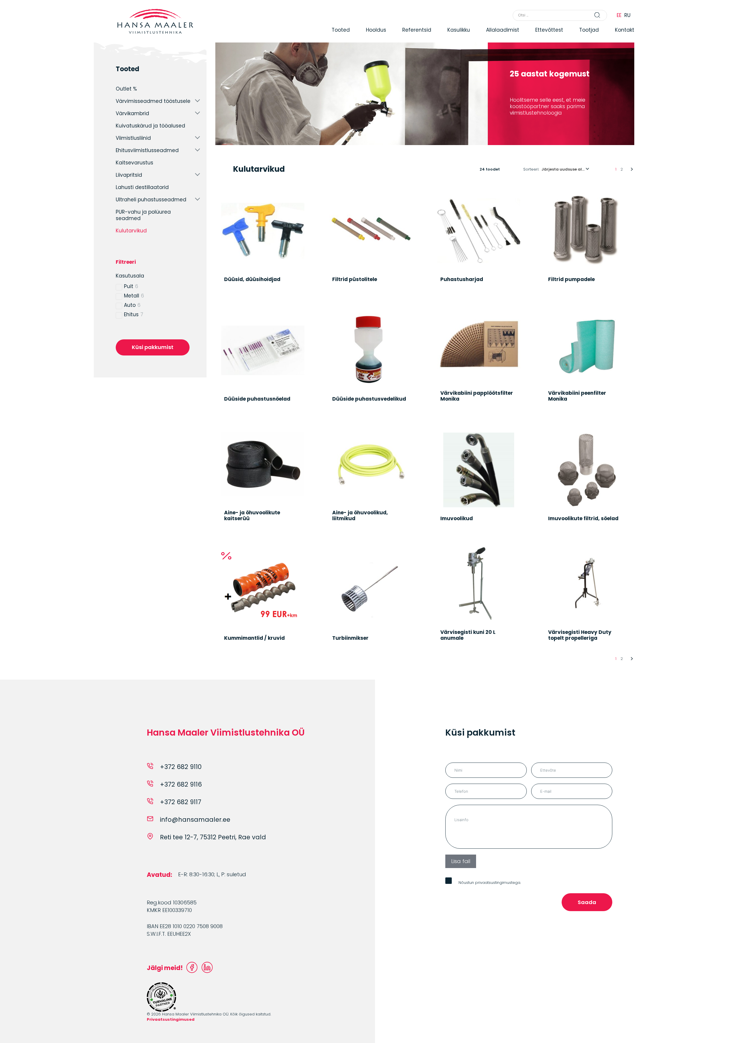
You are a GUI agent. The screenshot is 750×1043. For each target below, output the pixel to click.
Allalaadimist (502, 29)
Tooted (341, 29)
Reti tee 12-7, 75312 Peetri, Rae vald (213, 837)
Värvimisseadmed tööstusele (153, 101)
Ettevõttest (549, 29)
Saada (587, 902)
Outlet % (126, 89)
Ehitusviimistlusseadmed (147, 150)
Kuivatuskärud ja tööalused (150, 125)
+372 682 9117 (180, 802)
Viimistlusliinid (133, 138)
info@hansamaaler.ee (195, 819)
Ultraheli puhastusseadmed (151, 199)
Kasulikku (458, 29)
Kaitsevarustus (134, 162)
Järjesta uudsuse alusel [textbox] (565, 169)
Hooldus (376, 29)
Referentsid (416, 29)
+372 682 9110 (181, 767)
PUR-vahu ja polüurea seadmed (143, 215)
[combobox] (565, 169)
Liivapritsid (129, 175)
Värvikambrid (132, 113)
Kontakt (624, 29)
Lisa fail (460, 861)
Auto (130, 305)
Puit (128, 286)
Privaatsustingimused (171, 1019)
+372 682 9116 (181, 784)
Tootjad (589, 29)
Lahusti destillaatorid (142, 187)
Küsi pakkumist (152, 347)
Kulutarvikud (131, 230)
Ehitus (131, 314)
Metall (131, 295)
